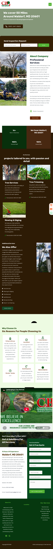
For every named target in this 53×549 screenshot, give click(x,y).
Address (31, 458)
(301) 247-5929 (10, 487)
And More (45, 520)
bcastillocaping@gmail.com (13, 492)
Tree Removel (45, 513)
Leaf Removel (45, 515)
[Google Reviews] (9, 536)
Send (43, 45)
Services (31, 469)
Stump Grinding (45, 517)
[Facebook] (6, 536)
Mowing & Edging (45, 511)
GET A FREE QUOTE (36, 491)
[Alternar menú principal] (50, 4)
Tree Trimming (45, 509)
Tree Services (45, 507)
